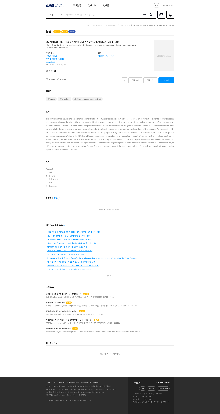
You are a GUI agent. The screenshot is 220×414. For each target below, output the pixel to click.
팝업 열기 (58, 198)
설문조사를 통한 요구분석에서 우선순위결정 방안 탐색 (63, 294)
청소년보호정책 (86, 382)
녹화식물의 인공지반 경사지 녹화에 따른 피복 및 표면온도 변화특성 (69, 269)
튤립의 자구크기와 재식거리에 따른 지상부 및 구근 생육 (65, 254)
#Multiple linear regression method (87, 99)
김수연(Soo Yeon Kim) (106, 56)
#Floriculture (64, 99)
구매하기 (165, 80)
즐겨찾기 (170, 18)
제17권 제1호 (50, 62)
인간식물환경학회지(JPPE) (55, 59)
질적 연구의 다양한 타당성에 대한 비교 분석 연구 (62, 311)
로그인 (156, 5)
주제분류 (77, 5)
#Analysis (51, 99)
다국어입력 (161, 18)
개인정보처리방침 (73, 382)
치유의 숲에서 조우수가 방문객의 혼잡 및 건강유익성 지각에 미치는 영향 (71, 262)
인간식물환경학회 (52, 56)
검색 (150, 16)
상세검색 (143, 16)
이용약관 (62, 382)
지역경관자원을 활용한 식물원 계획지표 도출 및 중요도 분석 (67, 247)
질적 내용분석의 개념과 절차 (55, 303)
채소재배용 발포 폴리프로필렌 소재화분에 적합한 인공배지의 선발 (69, 239)
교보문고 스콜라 (51, 382)
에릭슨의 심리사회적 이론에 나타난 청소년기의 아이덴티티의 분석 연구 (69, 320)
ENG (172, 5)
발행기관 (92, 5)
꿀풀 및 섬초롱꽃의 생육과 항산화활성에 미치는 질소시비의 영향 (68, 236)
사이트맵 (96, 382)
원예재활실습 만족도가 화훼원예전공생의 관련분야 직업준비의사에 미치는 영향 (73, 265)
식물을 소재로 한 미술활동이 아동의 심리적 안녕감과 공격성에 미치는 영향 (71, 243)
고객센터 (165, 5)
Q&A (142, 388)
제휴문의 (151, 388)
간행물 (106, 5)
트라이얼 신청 (163, 388)
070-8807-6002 (163, 382)
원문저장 (150, 80)
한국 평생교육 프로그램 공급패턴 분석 (58, 328)
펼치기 (109, 276)
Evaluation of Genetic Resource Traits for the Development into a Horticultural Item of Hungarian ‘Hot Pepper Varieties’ (92, 258)
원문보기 (135, 80)
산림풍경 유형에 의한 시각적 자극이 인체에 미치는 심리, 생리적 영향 (69, 250)
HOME (88, 25)
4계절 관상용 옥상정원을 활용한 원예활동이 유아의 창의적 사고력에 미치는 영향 (73, 232)
